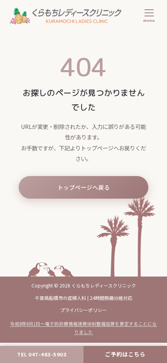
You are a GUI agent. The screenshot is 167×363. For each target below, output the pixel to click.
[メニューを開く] (149, 16)
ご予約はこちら (125, 354)
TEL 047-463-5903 (41, 354)
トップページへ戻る (83, 187)
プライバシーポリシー (83, 310)
